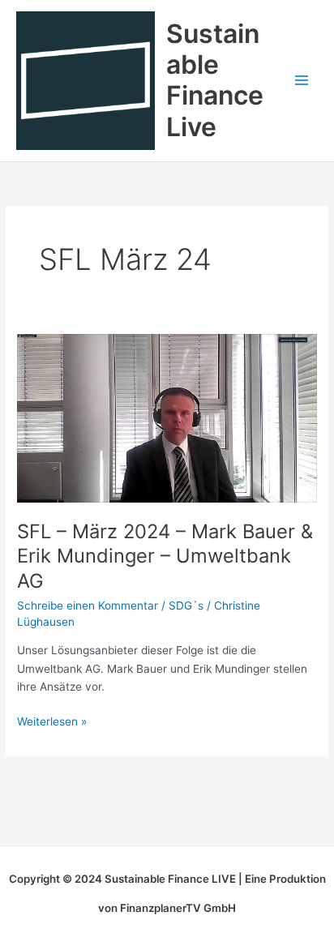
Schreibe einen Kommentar (87, 605)
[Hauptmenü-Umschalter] (302, 80)
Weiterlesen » (52, 720)
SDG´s (186, 605)
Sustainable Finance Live (214, 80)
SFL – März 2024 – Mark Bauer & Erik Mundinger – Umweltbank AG (165, 556)
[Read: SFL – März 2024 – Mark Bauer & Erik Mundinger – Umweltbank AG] (167, 417)
